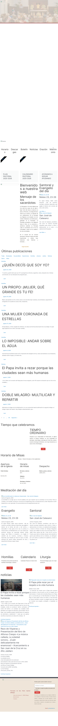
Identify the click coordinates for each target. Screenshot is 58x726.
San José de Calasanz (41, 518)
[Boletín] (24, 146)
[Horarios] (5, 146)
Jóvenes (38, 256)
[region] (29, 83)
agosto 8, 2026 (7, 350)
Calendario (28, 557)
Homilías (32, 256)
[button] (29, 20)
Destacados (9, 256)
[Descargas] (14, 146)
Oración (43, 149)
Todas (2, 256)
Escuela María (17, 256)
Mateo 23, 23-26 (47, 197)
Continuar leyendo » (6, 619)
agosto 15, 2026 (7, 323)
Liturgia (45, 557)
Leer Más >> (42, 211)
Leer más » (4, 506)
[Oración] (43, 146)
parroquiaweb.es (51, 708)
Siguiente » (14, 417)
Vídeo (7, 258)
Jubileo (44, 256)
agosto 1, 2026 (6, 377)
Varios (3, 258)
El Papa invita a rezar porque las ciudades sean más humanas (15, 595)
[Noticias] (34, 146)
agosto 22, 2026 (7, 269)
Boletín (24, 149)
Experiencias (25, 256)
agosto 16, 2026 (7, 296)
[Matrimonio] (53, 146)
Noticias (34, 149)
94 (9, 417)
